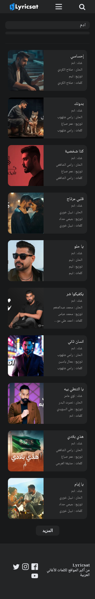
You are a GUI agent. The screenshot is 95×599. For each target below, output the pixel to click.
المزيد (47, 530)
